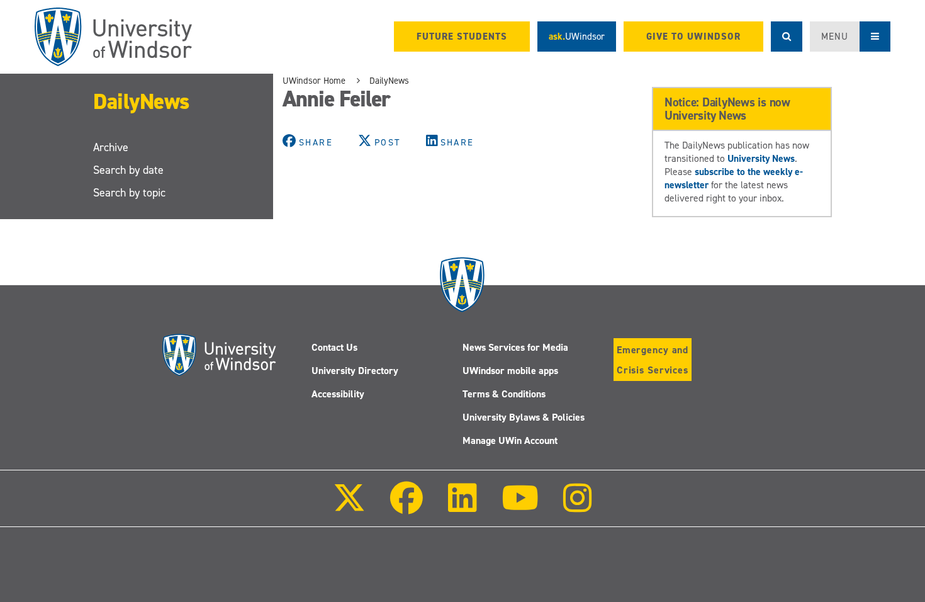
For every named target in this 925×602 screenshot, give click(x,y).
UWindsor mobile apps (510, 370)
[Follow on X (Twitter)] (349, 506)
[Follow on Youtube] (520, 506)
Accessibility (337, 393)
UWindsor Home (314, 80)
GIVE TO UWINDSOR (693, 36)
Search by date (128, 170)
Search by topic (129, 192)
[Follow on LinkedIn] (462, 506)
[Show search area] (786, 36)
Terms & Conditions (504, 393)
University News (761, 158)
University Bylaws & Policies (523, 417)
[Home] (113, 37)
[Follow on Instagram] (577, 506)
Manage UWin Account (510, 440)
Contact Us (334, 347)
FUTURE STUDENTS (462, 36)
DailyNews (141, 101)
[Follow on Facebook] (406, 506)
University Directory (354, 370)
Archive (110, 147)
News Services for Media (515, 347)
